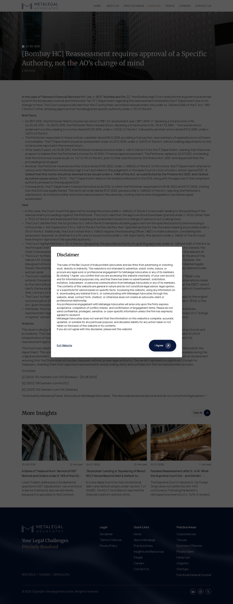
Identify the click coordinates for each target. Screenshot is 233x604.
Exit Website (64, 345)
